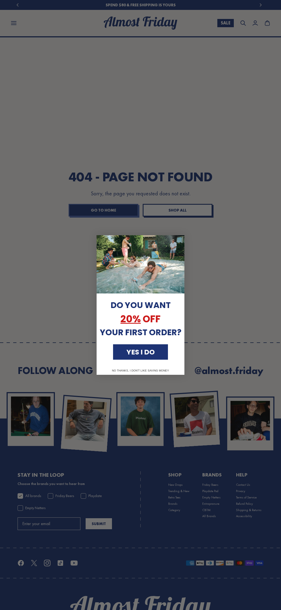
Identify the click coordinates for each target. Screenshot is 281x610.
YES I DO (141, 352)
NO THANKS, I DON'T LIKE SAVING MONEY (140, 370)
